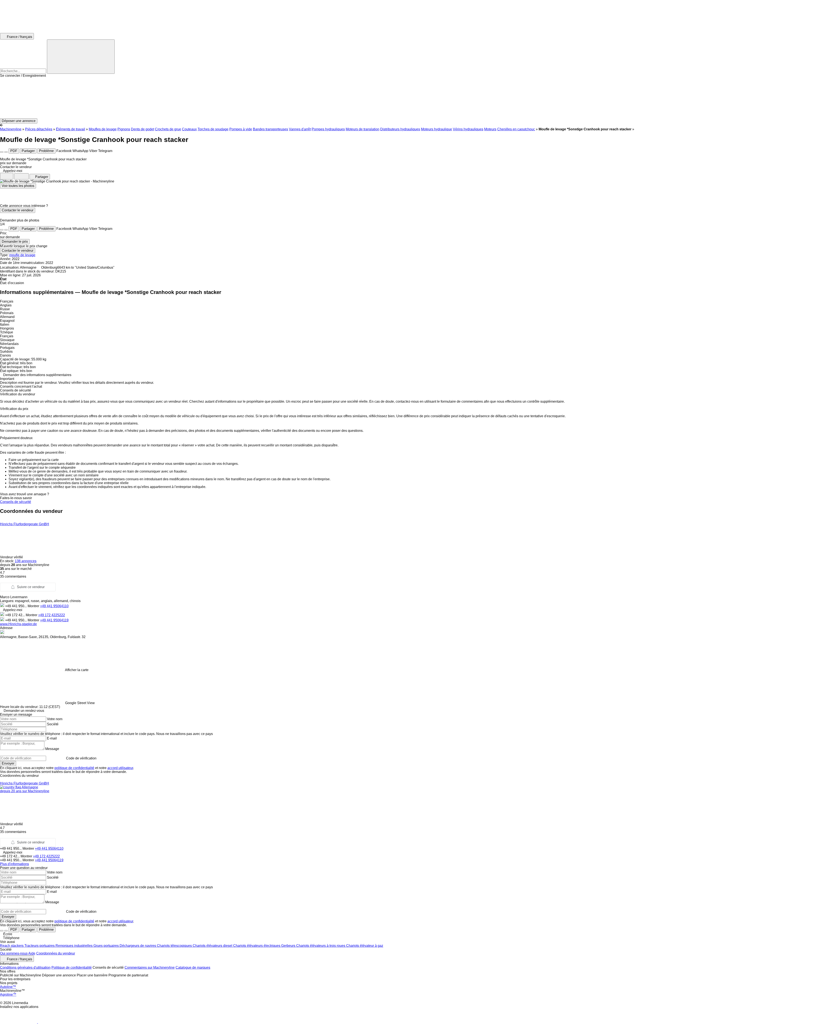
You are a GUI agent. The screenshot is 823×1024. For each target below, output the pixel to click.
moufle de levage (22, 255)
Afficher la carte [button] (77, 670)
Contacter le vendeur (17, 210)
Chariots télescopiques (175, 945)
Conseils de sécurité (15, 502)
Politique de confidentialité (71, 967)
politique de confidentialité (74, 768)
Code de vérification (81, 758)
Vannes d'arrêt (300, 129)
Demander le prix (15, 241)
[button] (411, 98)
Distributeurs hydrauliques (400, 129)
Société (53, 724)
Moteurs (490, 129)
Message (52, 749)
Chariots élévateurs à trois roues (321, 945)
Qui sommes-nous (14, 953)
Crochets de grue (168, 129)
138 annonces (25, 561)
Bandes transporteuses (270, 129)
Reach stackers (12, 945)
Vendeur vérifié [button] (12, 557)
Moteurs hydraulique (436, 129)
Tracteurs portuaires (40, 945)
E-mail (52, 738)
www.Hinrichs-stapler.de (18, 624)
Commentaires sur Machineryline (150, 967)
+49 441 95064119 (54, 620)
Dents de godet (142, 129)
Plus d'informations (14, 864)
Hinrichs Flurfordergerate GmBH (24, 524)
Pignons (123, 129)
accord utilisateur (120, 768)
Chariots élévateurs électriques (257, 945)
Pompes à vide (240, 129)
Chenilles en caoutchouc (516, 129)
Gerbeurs (288, 945)
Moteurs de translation (362, 129)
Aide (31, 953)
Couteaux (189, 129)
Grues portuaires (106, 945)
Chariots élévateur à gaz (364, 945)
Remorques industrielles (74, 945)
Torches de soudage (213, 129)
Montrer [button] (34, 606)
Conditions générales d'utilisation (25, 967)
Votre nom (54, 719)
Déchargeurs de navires (138, 945)
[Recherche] (81, 56)
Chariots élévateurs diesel (213, 945)
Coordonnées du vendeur (55, 953)
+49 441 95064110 (54, 606)
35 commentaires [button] (13, 576)
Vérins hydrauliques (468, 129)
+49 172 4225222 (51, 615)
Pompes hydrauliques (328, 129)
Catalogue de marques (193, 967)
